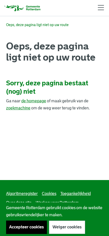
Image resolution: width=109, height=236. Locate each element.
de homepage (33, 101)
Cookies (49, 193)
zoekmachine (18, 108)
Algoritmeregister (22, 193)
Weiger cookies (67, 227)
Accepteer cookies (26, 227)
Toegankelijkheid (75, 193)
